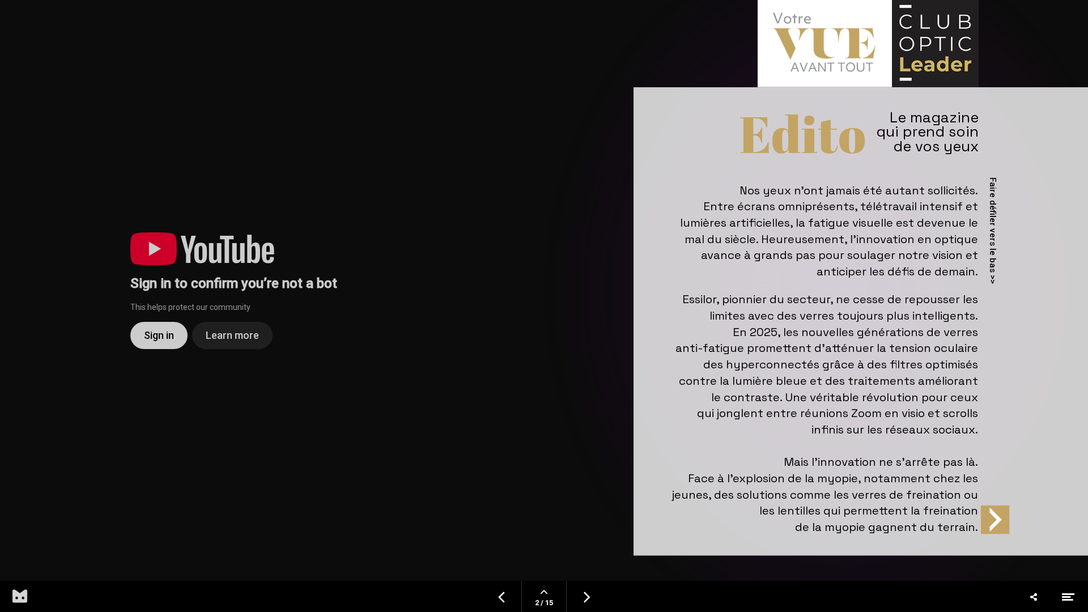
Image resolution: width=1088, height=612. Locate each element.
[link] (902, 141)
